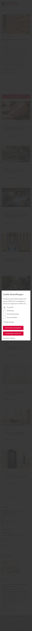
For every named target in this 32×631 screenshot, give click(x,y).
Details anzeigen (9, 322)
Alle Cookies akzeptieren (13, 328)
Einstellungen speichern (13, 333)
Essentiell (10, 307)
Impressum (12, 338)
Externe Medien (12, 317)
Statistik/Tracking (12, 314)
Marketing (10, 311)
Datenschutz (6, 338)
